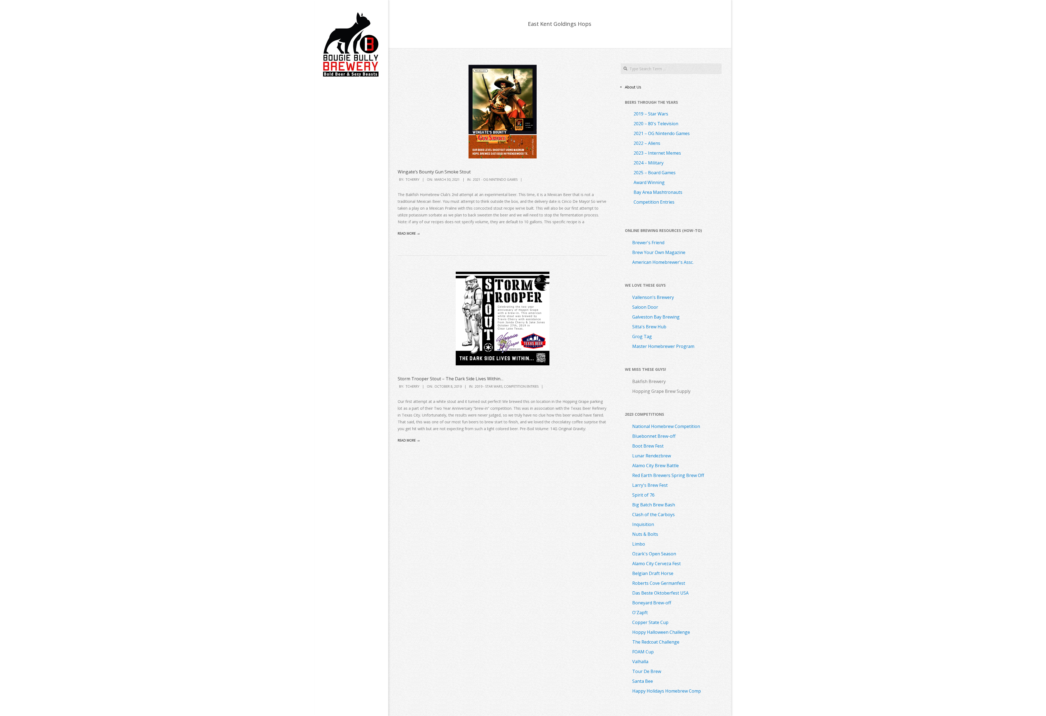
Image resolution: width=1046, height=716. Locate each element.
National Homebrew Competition (666, 426)
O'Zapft (640, 613)
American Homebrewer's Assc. (663, 262)
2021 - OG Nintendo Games (495, 179)
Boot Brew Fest (648, 446)
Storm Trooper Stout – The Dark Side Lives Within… (450, 379)
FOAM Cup (643, 652)
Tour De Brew (646, 671)
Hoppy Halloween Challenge (661, 632)
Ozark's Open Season (654, 554)
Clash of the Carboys (653, 515)
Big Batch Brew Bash (653, 505)
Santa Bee (642, 681)
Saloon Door (645, 307)
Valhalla (640, 662)
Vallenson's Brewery (653, 297)
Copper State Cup (650, 622)
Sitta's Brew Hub (649, 327)
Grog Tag (642, 336)
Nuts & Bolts (645, 534)
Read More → (409, 233)
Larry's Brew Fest (650, 485)
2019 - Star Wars (488, 386)
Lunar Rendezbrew (651, 456)
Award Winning (649, 182)
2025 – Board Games (655, 173)
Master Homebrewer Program (663, 346)
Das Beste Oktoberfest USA (660, 593)
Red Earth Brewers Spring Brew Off (668, 475)
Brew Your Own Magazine (658, 252)
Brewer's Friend (648, 243)
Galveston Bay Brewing (656, 317)
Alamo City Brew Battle (655, 466)
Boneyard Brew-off (651, 603)
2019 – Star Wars (651, 114)
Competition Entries (521, 386)
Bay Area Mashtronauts (658, 192)
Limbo (638, 544)
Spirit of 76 (643, 495)
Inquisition (643, 524)
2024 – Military (649, 163)
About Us (633, 87)
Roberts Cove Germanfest (658, 583)
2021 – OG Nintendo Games (662, 133)
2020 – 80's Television (656, 124)
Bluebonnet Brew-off (654, 436)
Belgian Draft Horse (652, 573)
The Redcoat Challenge (655, 642)
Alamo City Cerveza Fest (656, 564)
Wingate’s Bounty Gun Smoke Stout (434, 172)
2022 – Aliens (647, 143)
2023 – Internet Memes (657, 153)
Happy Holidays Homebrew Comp (666, 691)
